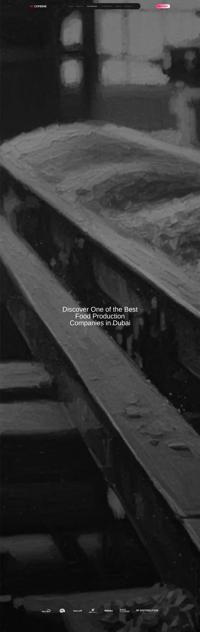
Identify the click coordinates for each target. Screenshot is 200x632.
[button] (80, 6)
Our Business (92, 6)
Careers (118, 6)
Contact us (128, 6)
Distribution (106, 6)
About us (79, 6)
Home (71, 6)
